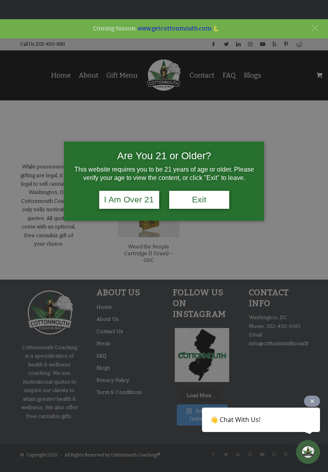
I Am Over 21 (129, 199)
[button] (315, 28)
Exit (199, 199)
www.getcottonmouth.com (174, 28)
